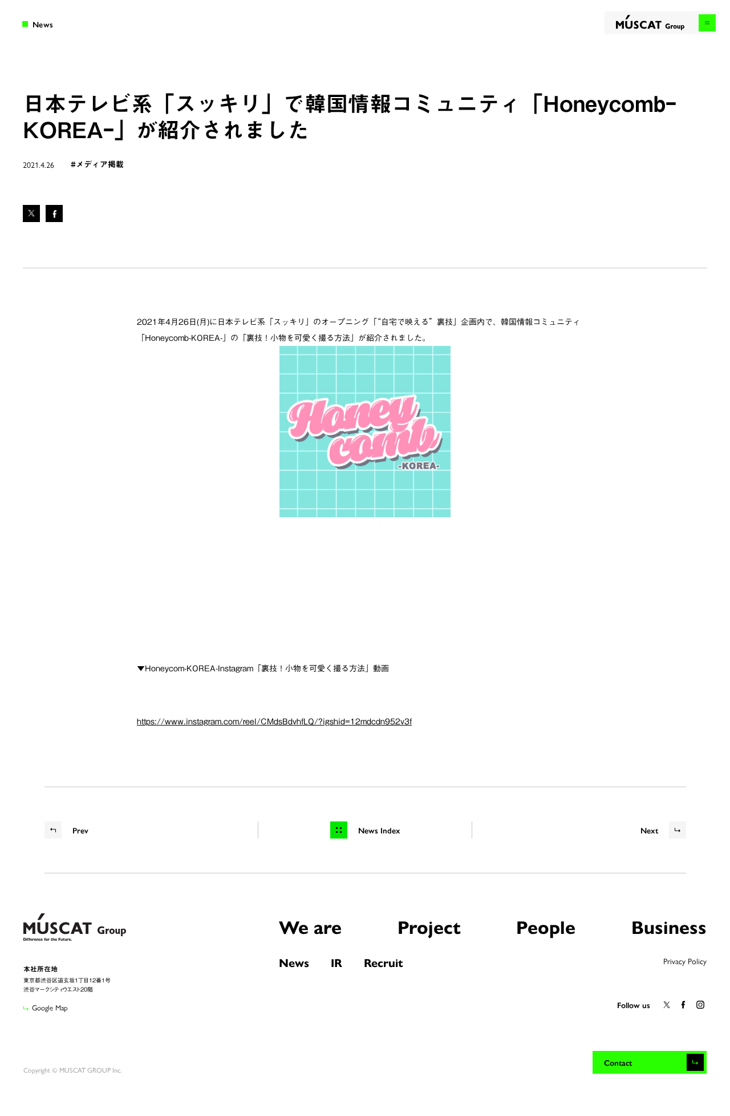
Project (429, 926)
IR (336, 962)
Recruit (383, 962)
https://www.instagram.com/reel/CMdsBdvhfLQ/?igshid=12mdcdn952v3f (274, 722)
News (294, 962)
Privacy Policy (685, 960)
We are (310, 926)
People (545, 926)
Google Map (50, 1007)
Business (669, 926)
